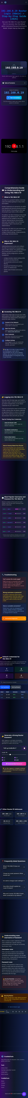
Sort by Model (16, 687)
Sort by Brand (5, 687)
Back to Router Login (15, 1007)
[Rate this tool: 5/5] (25, 1011)
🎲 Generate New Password (14, 764)
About (2, 1081)
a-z (17, 757)
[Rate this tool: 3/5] (19, 1011)
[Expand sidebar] (2, 2)
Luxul (2, 694)
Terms (2, 1087)
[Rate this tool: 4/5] (22, 1011)
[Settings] (26, 2)
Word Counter (4, 1074)
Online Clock (4, 1068)
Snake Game (4, 1072)
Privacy (3, 1085)
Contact (3, 1083)
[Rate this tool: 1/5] (12, 1011)
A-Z (4, 757)
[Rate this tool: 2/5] (16, 1011)
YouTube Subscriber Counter (8, 1070)
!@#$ (17, 760)
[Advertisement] (14, 46)
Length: (4, 752)
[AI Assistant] (24, 1094)
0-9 (4, 760)
